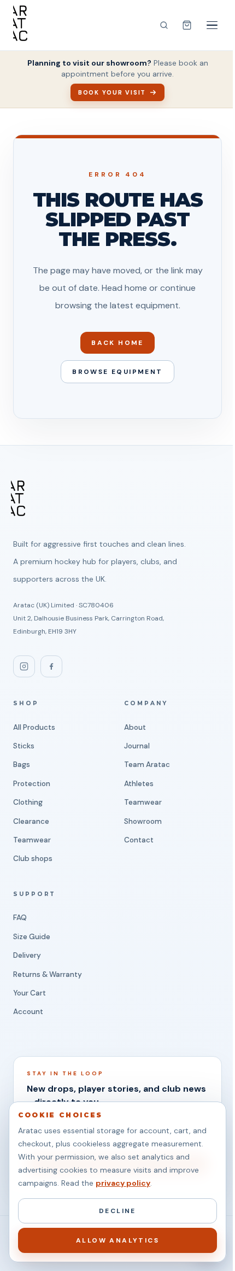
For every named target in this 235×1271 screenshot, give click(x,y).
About (135, 727)
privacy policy (123, 1183)
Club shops (32, 858)
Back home (117, 342)
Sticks (23, 746)
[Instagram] (24, 666)
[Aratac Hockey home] (20, 23)
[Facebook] (51, 666)
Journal (137, 746)
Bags (21, 764)
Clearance (31, 821)
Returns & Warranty (47, 974)
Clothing (28, 802)
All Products (34, 727)
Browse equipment (117, 371)
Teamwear (32, 840)
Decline (117, 1210)
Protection (31, 783)
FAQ (20, 917)
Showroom (143, 821)
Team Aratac (147, 764)
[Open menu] (212, 25)
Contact (139, 840)
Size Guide (31, 936)
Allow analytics (117, 1240)
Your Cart (29, 993)
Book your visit (112, 92)
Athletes (139, 783)
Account (28, 1011)
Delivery (27, 955)
